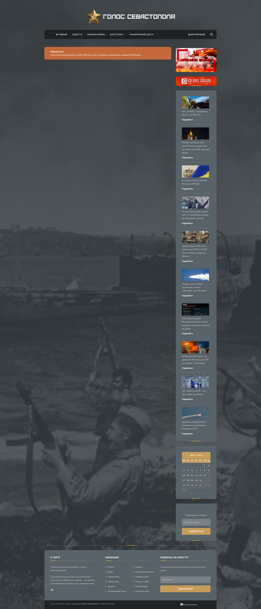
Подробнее (187, 119)
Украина (111, 586)
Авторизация (197, 34)
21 (200, 480)
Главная (62, 34)
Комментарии (141, 586)
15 (204, 475)
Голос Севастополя (89, 603)
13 (196, 475)
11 (188, 475)
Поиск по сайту (142, 581)
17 (184, 480)
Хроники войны (96, 34)
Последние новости (144, 571)
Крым (110, 571)
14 (200, 475)
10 (184, 475)
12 (192, 475)
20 (196, 480)
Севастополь (113, 576)
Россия (111, 567)
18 (188, 480)
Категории (116, 34)
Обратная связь (142, 591)
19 (192, 480)
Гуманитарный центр (141, 34)
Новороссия (113, 581)
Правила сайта (141, 576)
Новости (77, 34)
